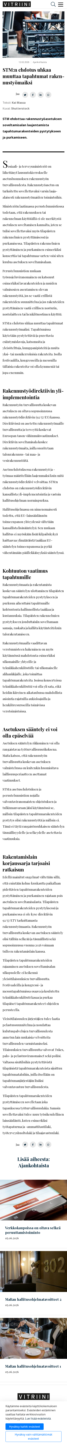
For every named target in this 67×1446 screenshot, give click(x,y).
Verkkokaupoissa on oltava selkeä (32, 1230)
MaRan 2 (33, 1299)
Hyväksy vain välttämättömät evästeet (33, 1436)
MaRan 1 (33, 1366)
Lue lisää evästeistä (38, 1418)
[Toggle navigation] (60, 4)
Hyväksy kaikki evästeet (24, 1426)
